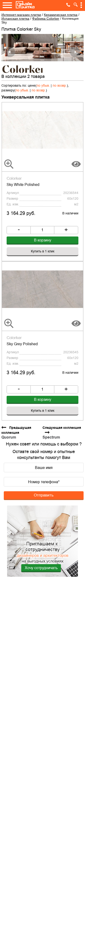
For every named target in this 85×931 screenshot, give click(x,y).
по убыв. (43, 85)
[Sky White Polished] (42, 129)
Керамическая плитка (60, 15)
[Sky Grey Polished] (42, 289)
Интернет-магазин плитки (21, 15)
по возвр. (60, 85)
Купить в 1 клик (42, 251)
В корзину (42, 240)
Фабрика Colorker (45, 18)
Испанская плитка (15, 18)
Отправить (44, 495)
